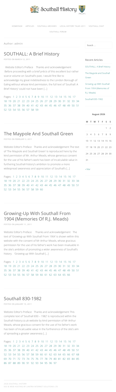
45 (50, 105)
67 (73, 354)
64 (59, 274)
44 (46, 105)
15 (65, 96)
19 (9, 101)
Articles (30, 26)
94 (41, 363)
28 (50, 101)
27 (46, 101)
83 (68, 358)
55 (18, 109)
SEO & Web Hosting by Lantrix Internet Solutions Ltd (31, 386)
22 (23, 101)
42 (37, 105)
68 (77, 354)
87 (9, 363)
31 (64, 101)
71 (14, 358)
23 (27, 101)
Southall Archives (47, 26)
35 (5, 105)
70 (9, 358)
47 (59, 105)
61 (46, 274)
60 (41, 189)
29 (55, 101)
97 (55, 363)
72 (18, 358)
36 (9, 105)
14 (60, 96)
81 (59, 358)
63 (55, 274)
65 (64, 274)
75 (32, 358)
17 (74, 96)
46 (55, 105)
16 (69, 96)
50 (73, 105)
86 (5, 363)
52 (5, 109)
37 (14, 105)
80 (55, 358)
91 (27, 363)
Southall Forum (58, 32)
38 (18, 105)
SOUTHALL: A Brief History (31, 54)
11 (46, 96)
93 (37, 363)
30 (59, 101)
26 (41, 101)
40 (27, 105)
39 (23, 105)
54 (14, 109)
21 (18, 101)
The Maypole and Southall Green (38, 134)
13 (55, 96)
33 (73, 101)
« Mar (87, 169)
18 (5, 101)
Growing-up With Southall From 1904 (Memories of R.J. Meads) (37, 216)
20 (14, 101)
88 (14, 363)
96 (50, 363)
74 (27, 358)
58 (32, 109)
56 (23, 109)
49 (68, 105)
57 (27, 109)
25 (37, 101)
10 (42, 96)
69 (5, 358)
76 (37, 358)
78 (46, 358)
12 (51, 96)
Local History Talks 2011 (73, 26)
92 (32, 363)
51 (77, 105)
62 (50, 274)
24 (32, 101)
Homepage (17, 26)
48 (64, 105)
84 (73, 358)
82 (64, 358)
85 (77, 358)
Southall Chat (96, 26)
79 (50, 358)
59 (37, 109)
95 (46, 363)
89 (18, 363)
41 (32, 105)
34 (77, 101)
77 (41, 358)
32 (68, 101)
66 (68, 274)
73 (23, 358)
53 (9, 109)
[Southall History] (58, 14)
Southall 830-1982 (22, 298)
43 (41, 105)
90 (23, 363)
